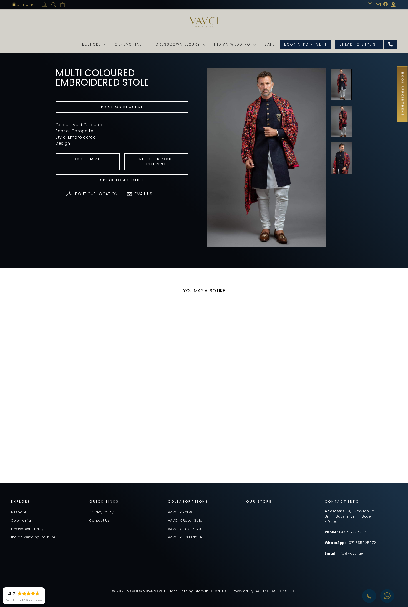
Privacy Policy (101, 512)
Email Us (143, 194)
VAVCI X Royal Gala (185, 520)
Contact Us (99, 520)
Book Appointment (305, 44)
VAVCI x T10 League (185, 537)
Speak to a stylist (122, 180)
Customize (87, 159)
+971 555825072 (353, 532)
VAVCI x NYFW (180, 512)
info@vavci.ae (350, 553)
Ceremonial (129, 44)
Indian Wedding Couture (33, 537)
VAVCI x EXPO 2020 (184, 529)
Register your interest (156, 161)
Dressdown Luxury (179, 44)
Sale (269, 44)
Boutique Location (96, 194)
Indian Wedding (233, 44)
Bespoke (92, 44)
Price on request (122, 106)
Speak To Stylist (359, 44)
